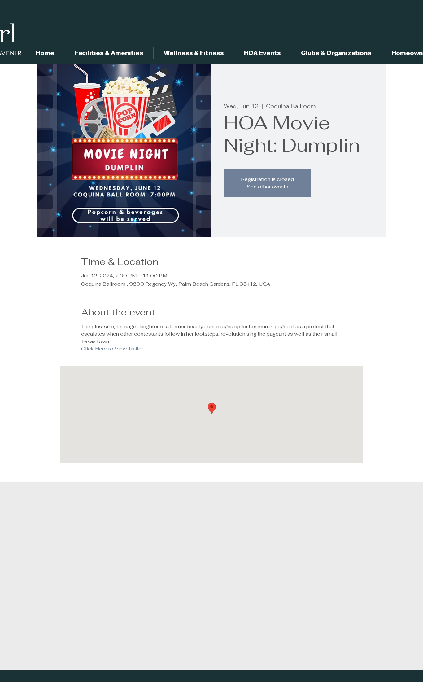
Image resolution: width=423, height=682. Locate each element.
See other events (267, 186)
